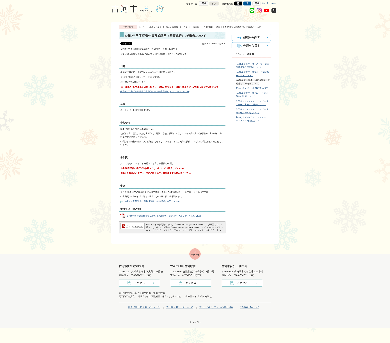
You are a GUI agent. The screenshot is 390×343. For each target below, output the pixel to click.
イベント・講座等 (191, 27)
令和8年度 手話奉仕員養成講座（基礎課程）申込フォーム (152, 201)
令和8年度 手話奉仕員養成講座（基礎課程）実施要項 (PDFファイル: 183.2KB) (163, 216)
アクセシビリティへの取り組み (216, 307)
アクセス (139, 282)
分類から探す (251, 45)
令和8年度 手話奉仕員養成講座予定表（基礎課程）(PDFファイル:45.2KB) (155, 91)
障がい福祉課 (172, 27)
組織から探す (155, 27)
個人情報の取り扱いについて (144, 307)
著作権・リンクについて (179, 307)
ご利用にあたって (249, 307)
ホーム (142, 27)
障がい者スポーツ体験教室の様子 (252, 88)
